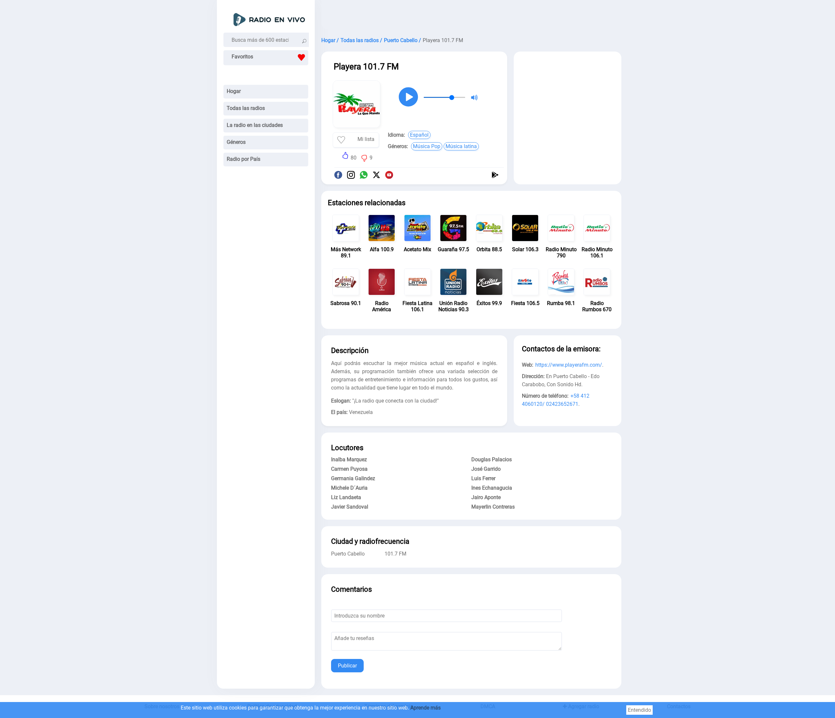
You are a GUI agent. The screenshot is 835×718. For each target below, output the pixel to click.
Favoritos (242, 56)
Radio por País (243, 159)
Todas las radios (246, 108)
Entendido (639, 710)
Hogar (234, 91)
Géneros (236, 142)
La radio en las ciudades (255, 125)
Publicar (347, 666)
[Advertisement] (471, 16)
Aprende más (425, 708)
